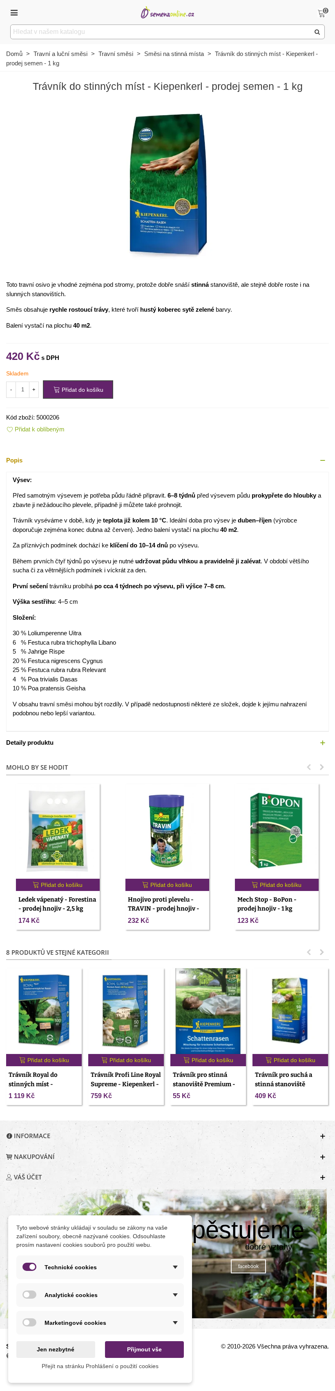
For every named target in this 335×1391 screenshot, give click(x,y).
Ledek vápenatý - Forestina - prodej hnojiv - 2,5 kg (57, 904)
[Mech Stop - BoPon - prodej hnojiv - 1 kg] (277, 831)
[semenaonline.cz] (167, 12)
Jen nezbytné (55, 1349)
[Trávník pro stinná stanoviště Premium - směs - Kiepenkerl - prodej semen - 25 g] (208, 1011)
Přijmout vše (144, 1349)
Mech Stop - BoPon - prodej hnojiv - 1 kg (267, 904)
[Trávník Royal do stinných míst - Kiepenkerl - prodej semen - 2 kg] (44, 1011)
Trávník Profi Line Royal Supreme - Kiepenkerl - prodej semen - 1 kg (126, 1084)
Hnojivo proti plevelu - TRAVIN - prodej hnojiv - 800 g (163, 909)
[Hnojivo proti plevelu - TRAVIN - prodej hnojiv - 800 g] (167, 831)
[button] (167, 460)
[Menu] (14, 12)
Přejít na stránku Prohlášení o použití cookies (100, 1366)
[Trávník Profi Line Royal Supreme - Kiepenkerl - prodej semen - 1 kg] (126, 1011)
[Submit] (317, 32)
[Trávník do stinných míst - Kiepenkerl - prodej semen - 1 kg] (167, 184)
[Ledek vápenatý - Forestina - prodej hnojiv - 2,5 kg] (58, 831)
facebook (248, 1266)
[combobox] (161, 32)
